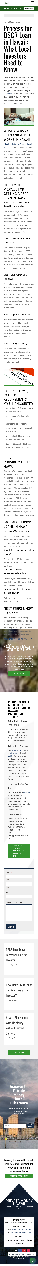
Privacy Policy (22, 1258)
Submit (11, 927)
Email (8, 892)
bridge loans (14, 753)
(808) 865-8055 (16, 1230)
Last (7, 887)
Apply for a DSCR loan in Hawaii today (18, 639)
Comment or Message (14, 902)
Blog (10, 965)
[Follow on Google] (11, 1250)
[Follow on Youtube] (15, 1250)
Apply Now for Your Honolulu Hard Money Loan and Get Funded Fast (18, 851)
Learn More (29, 8)
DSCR (10, 756)
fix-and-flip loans (17, 750)
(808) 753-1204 (26, 1230)
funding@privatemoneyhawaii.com (21, 1232)
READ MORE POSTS (19, 1053)
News (15, 965)
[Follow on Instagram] (28, 1250)
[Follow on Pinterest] (24, 1250)
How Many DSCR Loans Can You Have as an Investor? (19, 990)
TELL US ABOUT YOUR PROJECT (19, 1176)
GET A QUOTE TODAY (19, 673)
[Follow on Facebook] (20, 1250)
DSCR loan (8, 93)
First (7, 880)
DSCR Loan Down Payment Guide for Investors (16, 954)
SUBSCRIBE (30, 1125)
